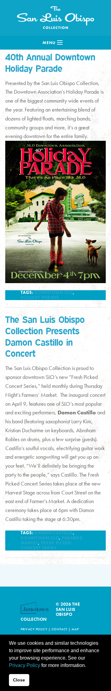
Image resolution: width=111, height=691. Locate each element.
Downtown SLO (54, 292)
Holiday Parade (40, 297)
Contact (59, 629)
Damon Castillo (53, 532)
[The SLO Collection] (55, 16)
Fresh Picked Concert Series (46, 545)
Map (75, 629)
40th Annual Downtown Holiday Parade (50, 62)
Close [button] (19, 679)
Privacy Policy (34, 629)
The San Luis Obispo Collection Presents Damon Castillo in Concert (45, 336)
